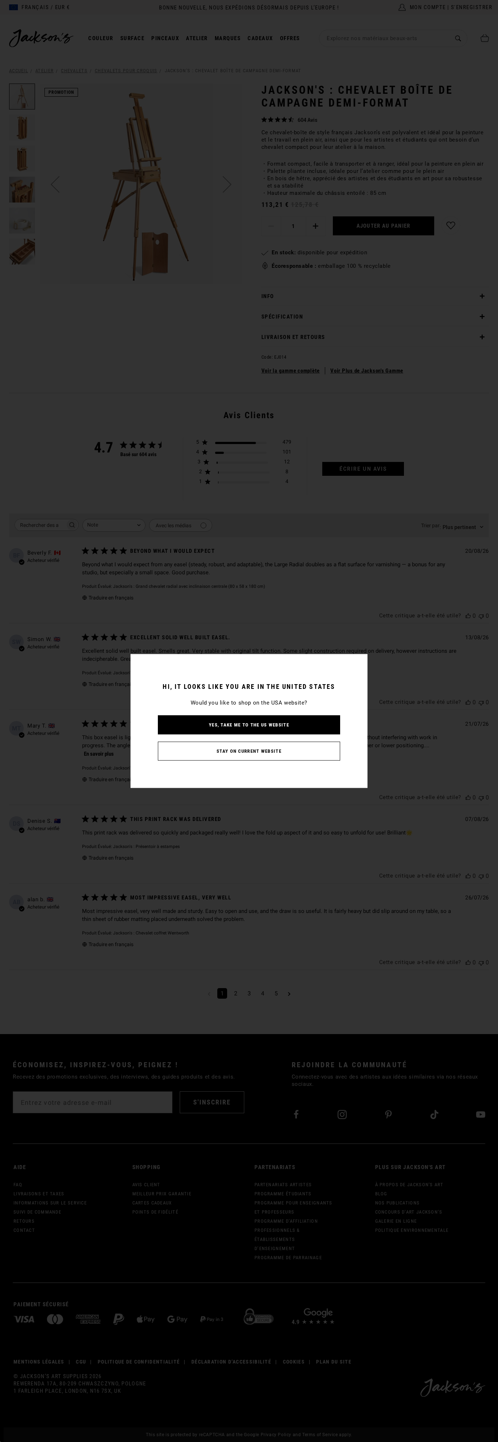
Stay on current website (249, 751)
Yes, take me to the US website (249, 725)
